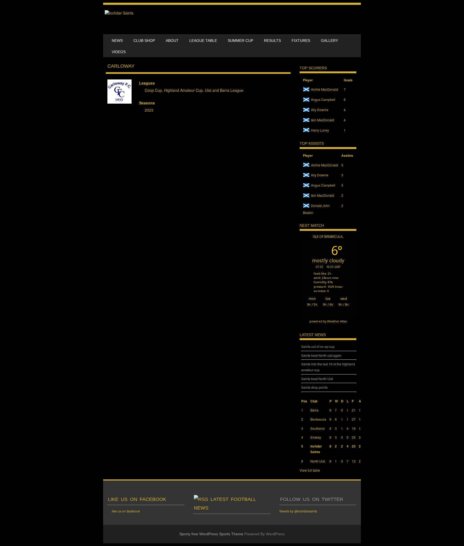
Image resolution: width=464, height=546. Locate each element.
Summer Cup (240, 40)
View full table (310, 470)
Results (272, 40)
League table (203, 40)
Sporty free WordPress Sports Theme (211, 534)
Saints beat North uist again (321, 355)
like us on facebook (137, 499)
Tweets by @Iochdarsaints (298, 511)
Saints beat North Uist (317, 378)
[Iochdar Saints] (119, 13)
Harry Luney (320, 130)
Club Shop (144, 40)
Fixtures (301, 40)
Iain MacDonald (322, 120)
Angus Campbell (323, 99)
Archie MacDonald (324, 89)
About (172, 40)
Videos (119, 52)
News (117, 40)
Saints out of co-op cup (318, 346)
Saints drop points (314, 387)
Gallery (329, 40)
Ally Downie (319, 109)
